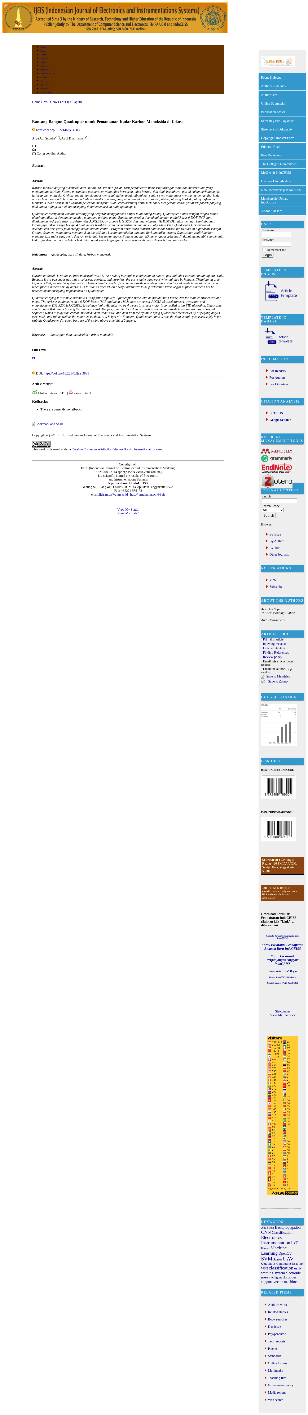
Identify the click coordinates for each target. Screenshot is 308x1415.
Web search (275, 1400)
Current (44, 66)
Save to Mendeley (278, 676)
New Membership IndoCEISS (281, 190)
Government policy (281, 1385)
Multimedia (275, 1370)
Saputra (77, 102)
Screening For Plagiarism (277, 121)
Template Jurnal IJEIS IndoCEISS (282, 983)
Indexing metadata (275, 644)
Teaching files (277, 1378)
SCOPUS (276, 413)
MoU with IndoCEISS (276, 172)
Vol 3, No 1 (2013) (56, 102)
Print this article (273, 639)
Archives (44, 70)
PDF (35, 358)
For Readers (277, 371)
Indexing (44, 81)
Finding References (276, 652)
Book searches (277, 1319)
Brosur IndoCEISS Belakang (282, 977)
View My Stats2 (128, 513)
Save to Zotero (277, 681)
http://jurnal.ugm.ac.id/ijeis (147, 494)
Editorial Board (271, 146)
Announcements (47, 73)
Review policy (272, 657)
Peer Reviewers (271, 155)
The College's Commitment (279, 164)
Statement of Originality (277, 129)
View (273, 580)
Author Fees (269, 95)
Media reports (277, 1392)
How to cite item (274, 648)
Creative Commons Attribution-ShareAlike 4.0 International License (117, 449)
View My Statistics (282, 1015)
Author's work (277, 1304)
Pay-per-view (277, 1334)
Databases (274, 1326)
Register (44, 58)
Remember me (276, 250)
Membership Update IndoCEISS (274, 200)
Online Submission (273, 103)
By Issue (275, 534)
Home (43, 47)
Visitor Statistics (271, 211)
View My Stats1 (128, 509)
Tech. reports (276, 1341)
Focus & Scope (271, 77)
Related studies (278, 1312)
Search (43, 62)
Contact (44, 88)
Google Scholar (280, 420)
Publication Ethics (273, 112)
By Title (274, 548)
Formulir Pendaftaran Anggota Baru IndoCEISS (282, 937)
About (43, 51)
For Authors (277, 377)
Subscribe (275, 586)
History (44, 85)
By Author (276, 541)
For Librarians (278, 384)
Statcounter (282, 1011)
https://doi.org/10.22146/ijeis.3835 (58, 130)
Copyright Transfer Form (277, 138)
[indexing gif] (278, 66)
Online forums (277, 1363)
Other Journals (279, 554)
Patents (272, 1348)
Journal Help (46, 92)
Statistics (44, 77)
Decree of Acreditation (276, 181)
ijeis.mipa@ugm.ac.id (113, 494)
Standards (274, 1356)
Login (43, 55)
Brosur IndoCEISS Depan (283, 971)
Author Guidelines (273, 86)
